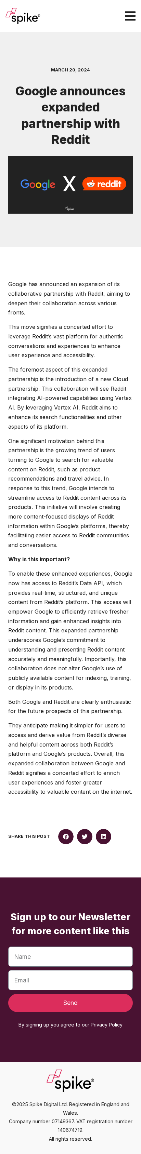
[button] (66, 836)
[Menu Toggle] (130, 16)
